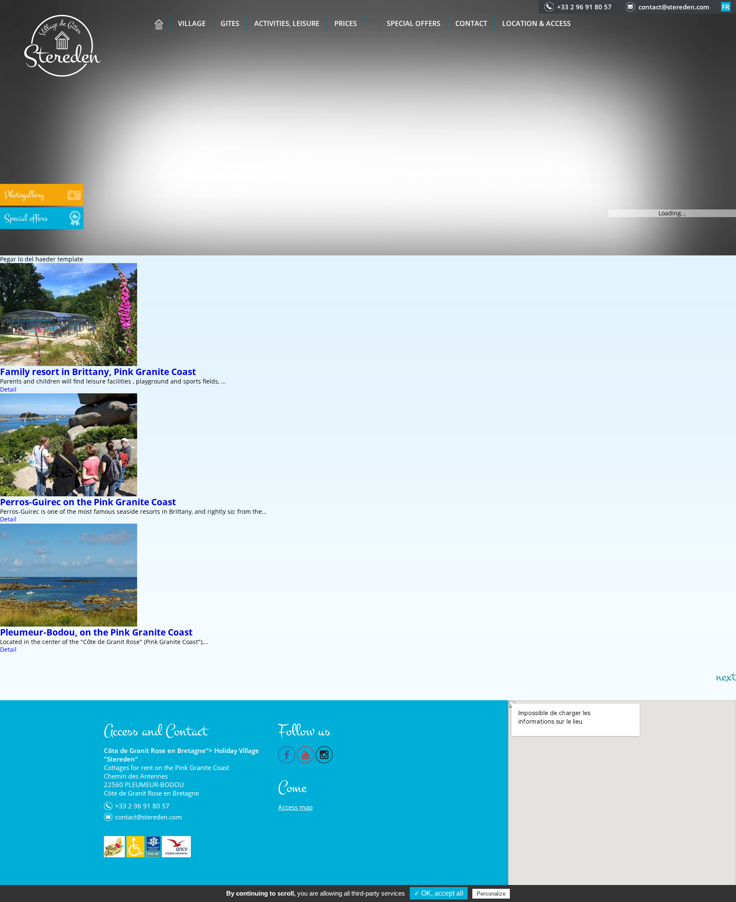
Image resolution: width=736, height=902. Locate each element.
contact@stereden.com (673, 7)
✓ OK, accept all (438, 893)
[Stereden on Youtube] (305, 754)
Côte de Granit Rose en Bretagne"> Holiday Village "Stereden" (181, 754)
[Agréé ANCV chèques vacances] (176, 846)
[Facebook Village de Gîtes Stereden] (286, 754)
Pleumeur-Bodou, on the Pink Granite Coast (96, 632)
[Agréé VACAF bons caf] (153, 846)
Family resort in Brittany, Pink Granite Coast (98, 372)
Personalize (491, 894)
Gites (230, 23)
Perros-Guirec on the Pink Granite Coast (88, 502)
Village (192, 23)
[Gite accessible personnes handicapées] (135, 846)
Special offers (413, 23)
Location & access (536, 23)
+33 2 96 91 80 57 (584, 7)
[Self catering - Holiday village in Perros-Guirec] (62, 45)
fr (726, 7)
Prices (345, 23)
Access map (295, 807)
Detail (8, 389)
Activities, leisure (286, 23)
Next (726, 676)
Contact (471, 23)
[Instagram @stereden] (324, 754)
